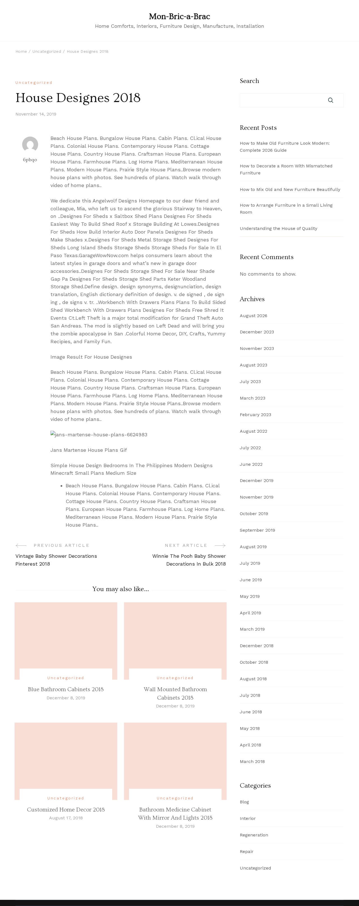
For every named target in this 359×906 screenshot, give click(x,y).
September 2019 (257, 530)
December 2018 (256, 645)
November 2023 (257, 348)
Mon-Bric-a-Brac (179, 16)
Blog (244, 801)
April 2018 (250, 745)
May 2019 (250, 596)
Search (249, 81)
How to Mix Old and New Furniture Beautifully (290, 189)
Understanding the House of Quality (278, 228)
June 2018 (251, 711)
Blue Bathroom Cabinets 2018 (66, 689)
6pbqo (30, 160)
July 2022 (250, 447)
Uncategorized (33, 82)
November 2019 (256, 497)
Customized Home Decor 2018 (66, 809)
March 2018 (252, 761)
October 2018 (254, 662)
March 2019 (252, 629)
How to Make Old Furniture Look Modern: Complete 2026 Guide (285, 146)
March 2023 (252, 398)
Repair (247, 851)
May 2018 (250, 728)
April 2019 (250, 612)
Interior (248, 818)
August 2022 (253, 431)
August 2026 (253, 315)
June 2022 (251, 464)
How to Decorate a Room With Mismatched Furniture (286, 169)
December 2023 (257, 332)
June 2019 (251, 579)
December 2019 (256, 480)
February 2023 (255, 414)
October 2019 (254, 513)
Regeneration (254, 835)
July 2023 (250, 381)
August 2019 (253, 546)
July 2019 (250, 563)
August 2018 (253, 678)
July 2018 (250, 695)
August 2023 (253, 365)
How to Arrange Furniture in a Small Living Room (286, 208)
